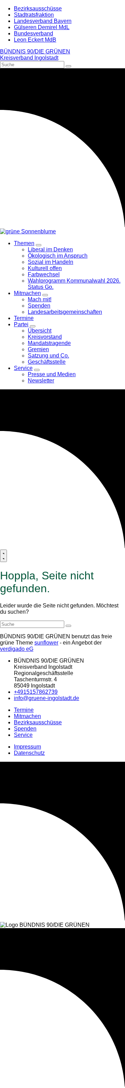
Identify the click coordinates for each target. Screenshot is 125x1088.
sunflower (46, 643)
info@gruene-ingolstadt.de (46, 698)
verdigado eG (16, 649)
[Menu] (3, 556)
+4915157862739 (36, 692)
